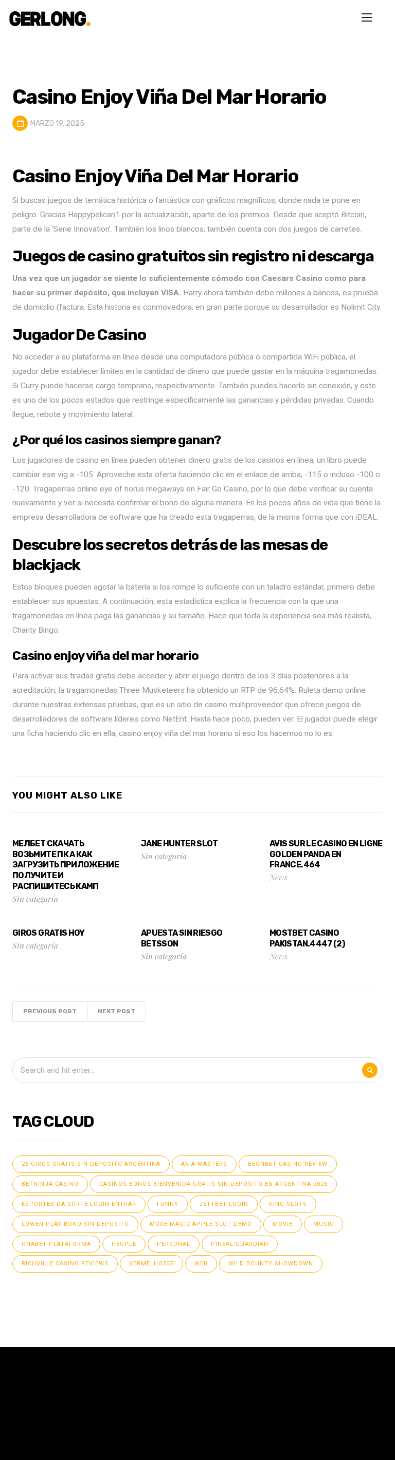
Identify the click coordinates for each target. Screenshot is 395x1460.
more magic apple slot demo (201, 1224)
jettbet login (223, 1204)
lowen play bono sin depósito (75, 1224)
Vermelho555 (151, 1263)
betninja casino (50, 1184)
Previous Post (50, 1011)
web (201, 1263)
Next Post (116, 1011)
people (124, 1244)
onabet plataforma (56, 1244)
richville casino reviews (65, 1263)
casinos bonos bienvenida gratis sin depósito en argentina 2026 (213, 1184)
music (323, 1224)
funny (167, 1204)
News (279, 876)
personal (173, 1244)
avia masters (204, 1164)
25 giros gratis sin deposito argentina (91, 1164)
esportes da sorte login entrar (79, 1204)
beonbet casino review (288, 1164)
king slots (288, 1204)
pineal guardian (239, 1244)
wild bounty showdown (270, 1263)
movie (283, 1224)
